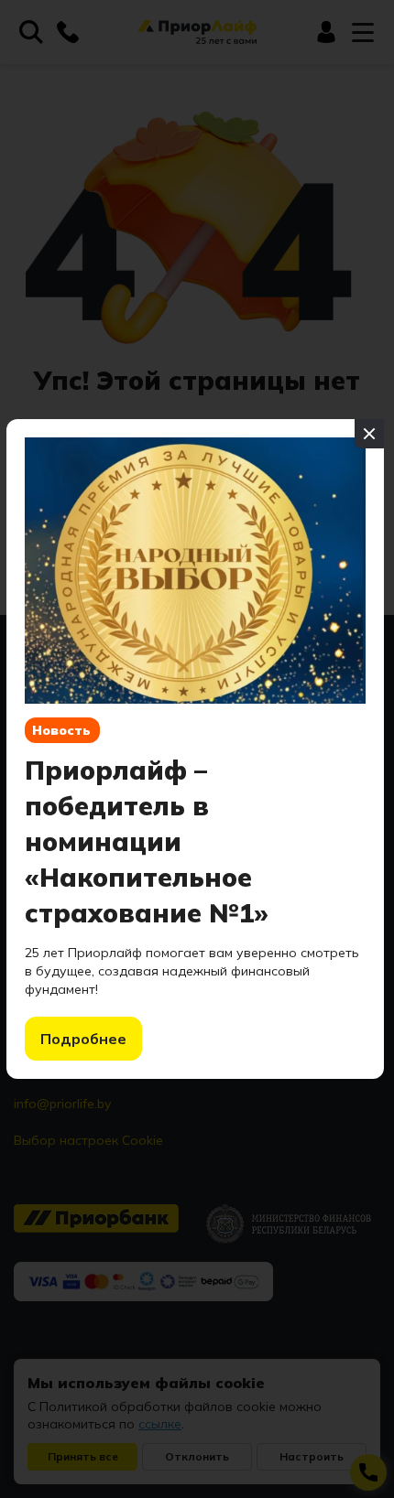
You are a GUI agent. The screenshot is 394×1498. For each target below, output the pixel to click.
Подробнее (83, 1038)
